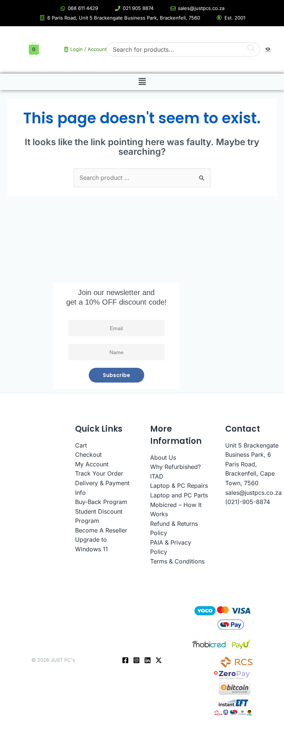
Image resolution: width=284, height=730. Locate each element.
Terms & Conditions (177, 561)
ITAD (156, 476)
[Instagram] (136, 660)
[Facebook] (125, 660)
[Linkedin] (147, 660)
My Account (91, 464)
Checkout (88, 454)
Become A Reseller (101, 530)
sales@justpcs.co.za (253, 492)
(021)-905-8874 (247, 501)
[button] (142, 82)
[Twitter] (158, 660)
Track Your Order (99, 473)
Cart (81, 445)
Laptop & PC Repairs (179, 485)
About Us (163, 457)
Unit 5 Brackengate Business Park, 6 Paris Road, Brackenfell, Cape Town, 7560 (251, 464)
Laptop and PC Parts (179, 495)
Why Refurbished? (175, 466)
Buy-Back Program (101, 501)
